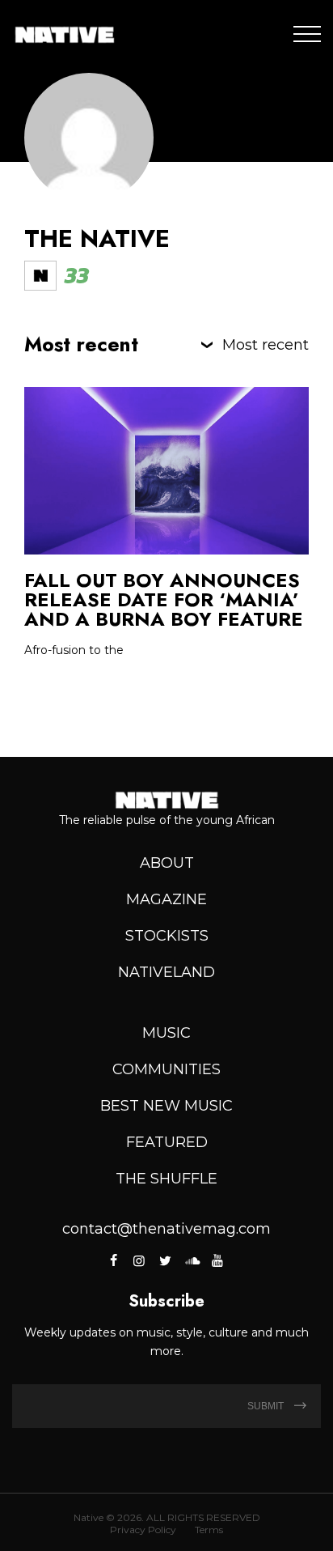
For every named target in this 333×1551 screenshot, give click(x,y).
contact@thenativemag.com (166, 1229)
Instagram (139, 1260)
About (167, 863)
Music (166, 1033)
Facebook (114, 1260)
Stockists (167, 936)
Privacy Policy (143, 1529)
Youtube (217, 1260)
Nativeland (166, 972)
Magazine (166, 899)
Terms (209, 1529)
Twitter (165, 1260)
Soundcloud (191, 1260)
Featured (167, 1142)
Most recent (265, 345)
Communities (166, 1069)
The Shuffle (166, 1179)
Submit (266, 1406)
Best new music (166, 1106)
